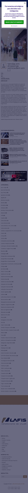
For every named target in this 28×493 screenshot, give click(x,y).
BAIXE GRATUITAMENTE (14, 22)
